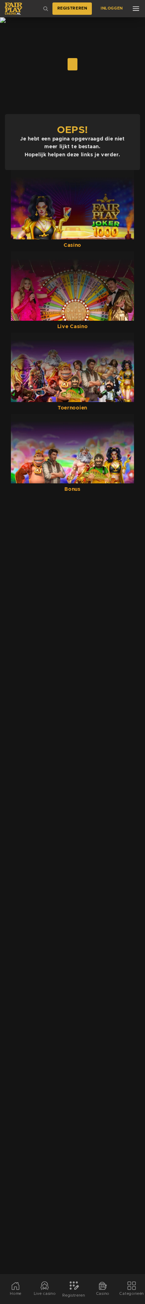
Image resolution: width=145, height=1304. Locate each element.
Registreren (72, 8)
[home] (13, 8)
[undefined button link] (72, 64)
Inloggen (112, 8)
